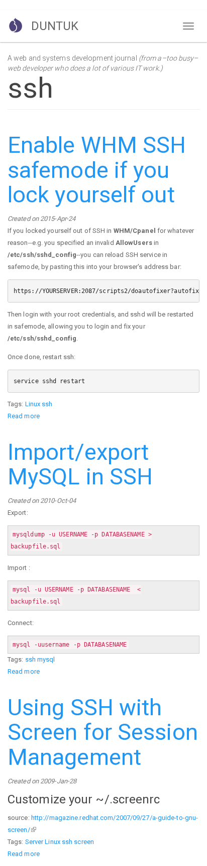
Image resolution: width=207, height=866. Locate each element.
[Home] (15, 25)
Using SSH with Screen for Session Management (103, 732)
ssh (47, 404)
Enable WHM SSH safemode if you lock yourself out (97, 170)
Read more (24, 416)
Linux (33, 404)
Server (34, 841)
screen (84, 841)
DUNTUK (55, 26)
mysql (46, 659)
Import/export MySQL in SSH (80, 464)
